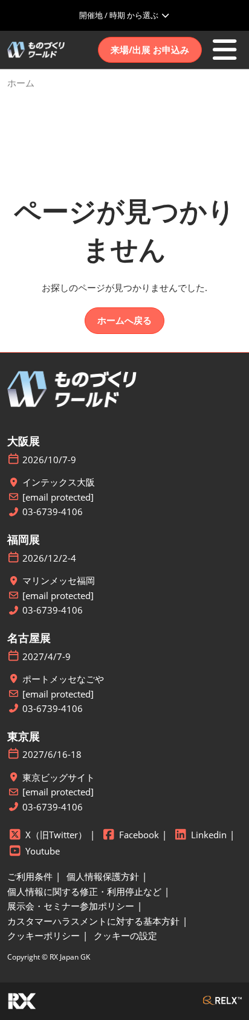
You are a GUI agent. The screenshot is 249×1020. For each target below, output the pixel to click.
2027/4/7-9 (46, 656)
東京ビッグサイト (58, 777)
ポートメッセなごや (63, 679)
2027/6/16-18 (52, 754)
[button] (150, 50)
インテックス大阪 (58, 482)
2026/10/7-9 (49, 460)
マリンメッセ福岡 (58, 580)
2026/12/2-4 (49, 558)
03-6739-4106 (52, 512)
